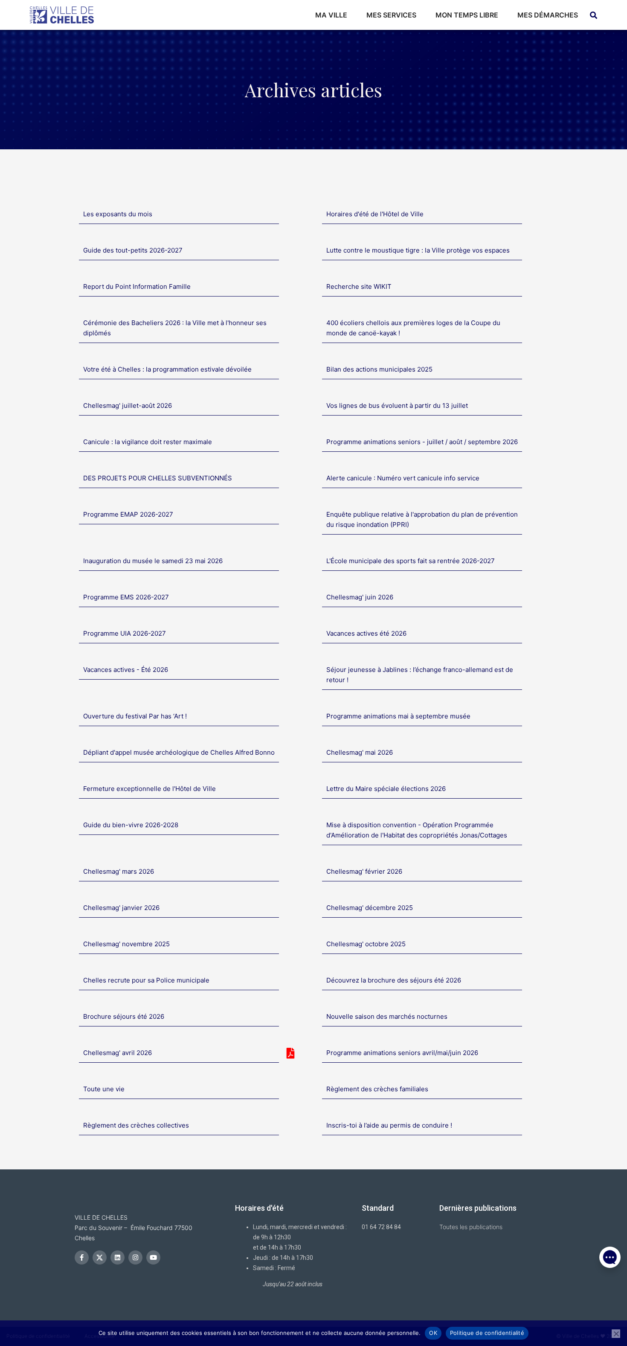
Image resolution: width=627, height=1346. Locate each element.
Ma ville (331, 15)
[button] (610, 1303)
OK (433, 1332)
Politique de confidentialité (487, 1332)
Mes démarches (547, 15)
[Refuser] (616, 1333)
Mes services (391, 15)
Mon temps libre (466, 15)
